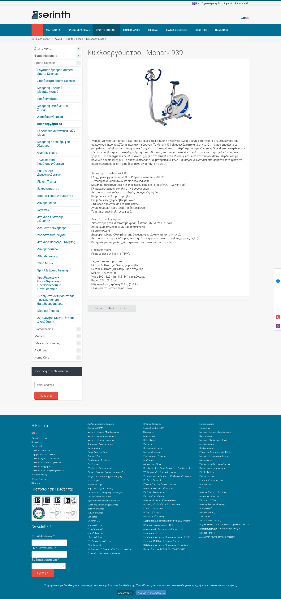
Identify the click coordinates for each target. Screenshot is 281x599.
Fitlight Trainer (46, 181)
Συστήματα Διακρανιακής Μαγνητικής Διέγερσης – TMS (167, 521)
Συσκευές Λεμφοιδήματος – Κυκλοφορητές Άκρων (167, 476)
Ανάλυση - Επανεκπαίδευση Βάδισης (160, 500)
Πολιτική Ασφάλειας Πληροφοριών (48, 470)
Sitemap (36, 483)
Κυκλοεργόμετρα (96, 38)
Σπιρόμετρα (93, 480)
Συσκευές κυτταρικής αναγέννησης (104, 553)
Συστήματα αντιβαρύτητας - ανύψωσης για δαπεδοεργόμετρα (56, 300)
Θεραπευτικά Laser (152, 448)
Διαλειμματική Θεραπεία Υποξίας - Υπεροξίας (109, 549)
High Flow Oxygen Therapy (100, 488)
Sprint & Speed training (52, 270)
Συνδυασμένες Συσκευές (155, 456)
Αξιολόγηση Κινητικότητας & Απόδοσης (217, 537)
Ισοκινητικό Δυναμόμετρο (55, 196)
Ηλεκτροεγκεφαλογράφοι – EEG (158, 525)
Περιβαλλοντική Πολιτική (44, 454)
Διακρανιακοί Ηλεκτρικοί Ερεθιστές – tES (163, 529)
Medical (153, 30)
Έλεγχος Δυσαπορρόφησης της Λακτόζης (106, 472)
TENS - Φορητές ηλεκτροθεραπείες (159, 472)
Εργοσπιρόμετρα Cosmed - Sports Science (56, 72)
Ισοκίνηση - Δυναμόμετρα (155, 508)
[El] (243, 17)
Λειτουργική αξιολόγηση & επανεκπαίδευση (163, 504)
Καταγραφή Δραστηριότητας (49, 172)
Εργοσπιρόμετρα (95, 484)
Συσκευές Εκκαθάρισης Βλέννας (103, 505)
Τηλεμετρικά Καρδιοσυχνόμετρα (50, 161)
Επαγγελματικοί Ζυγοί (98, 452)
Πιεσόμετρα (93, 464)
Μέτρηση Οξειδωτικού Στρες (213, 440)
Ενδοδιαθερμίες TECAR (154, 428)
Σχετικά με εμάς (211, 3)
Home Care (222, 30)
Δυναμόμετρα (46, 203)
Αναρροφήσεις (150, 436)
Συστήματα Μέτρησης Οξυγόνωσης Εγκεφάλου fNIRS (165, 545)
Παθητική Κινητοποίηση (154, 512)
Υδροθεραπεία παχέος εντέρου (102, 541)
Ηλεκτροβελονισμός (97, 537)
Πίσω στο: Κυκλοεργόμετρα (112, 308)
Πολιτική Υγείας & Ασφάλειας (45, 458)
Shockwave (148, 432)
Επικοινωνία (242, 3)
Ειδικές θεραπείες (177, 30)
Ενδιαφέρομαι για (45, 559)
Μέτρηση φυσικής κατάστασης (102, 436)
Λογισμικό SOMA (95, 428)
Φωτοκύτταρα (47, 153)
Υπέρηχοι (147, 444)
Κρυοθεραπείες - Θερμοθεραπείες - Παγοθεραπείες (167, 468)
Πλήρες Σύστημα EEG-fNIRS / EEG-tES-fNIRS (164, 549)
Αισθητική (201, 30)
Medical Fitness (48, 311)
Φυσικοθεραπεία (78, 30)
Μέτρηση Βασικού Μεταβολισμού (49, 90)
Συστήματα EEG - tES (153, 533)
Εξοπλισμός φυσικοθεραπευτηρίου (159, 484)
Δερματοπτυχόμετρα (52, 228)
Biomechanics (132, 30)
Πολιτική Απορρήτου (41, 466)
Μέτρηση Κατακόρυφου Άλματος (214, 456)
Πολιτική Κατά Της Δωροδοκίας (46, 462)
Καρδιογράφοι (47, 99)
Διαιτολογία (53, 30)
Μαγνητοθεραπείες (152, 452)
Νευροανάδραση (95, 525)
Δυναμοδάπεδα (47, 249)
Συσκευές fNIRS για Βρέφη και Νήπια (161, 541)
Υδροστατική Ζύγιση (51, 235)
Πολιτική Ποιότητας (41, 450)
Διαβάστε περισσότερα (151, 592)
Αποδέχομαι (125, 592)
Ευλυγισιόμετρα (48, 189)
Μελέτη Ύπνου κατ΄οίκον (99, 496)
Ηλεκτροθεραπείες (152, 424)
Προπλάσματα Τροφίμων (99, 460)
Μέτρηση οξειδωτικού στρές (101, 440)
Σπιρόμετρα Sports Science (56, 81)
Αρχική (58, 38)
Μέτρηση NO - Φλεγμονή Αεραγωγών (105, 492)
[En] (247, 17)
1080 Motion (45, 263)
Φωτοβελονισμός (95, 533)
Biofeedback (149, 440)
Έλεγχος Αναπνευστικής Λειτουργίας (105, 476)
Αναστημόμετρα (95, 448)
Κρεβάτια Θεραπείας (153, 480)
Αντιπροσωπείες (39, 474)
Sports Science (106, 30)
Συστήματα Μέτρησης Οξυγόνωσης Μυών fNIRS (166, 537)
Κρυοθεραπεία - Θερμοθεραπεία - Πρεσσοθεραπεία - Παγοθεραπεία (50, 283)
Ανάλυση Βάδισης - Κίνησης (56, 242)
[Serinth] (51, 15)
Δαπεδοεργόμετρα (50, 117)
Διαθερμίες (149, 460)
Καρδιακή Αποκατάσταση (154, 492)
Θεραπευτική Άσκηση (153, 516)
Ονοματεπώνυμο (44, 548)
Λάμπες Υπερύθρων (152, 464)
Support (227, 3)
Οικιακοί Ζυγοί (95, 456)
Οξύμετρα (92, 517)
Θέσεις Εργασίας (39, 479)
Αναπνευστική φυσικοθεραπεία (158, 488)
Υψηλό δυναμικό (95, 529)
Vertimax (43, 210)
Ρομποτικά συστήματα (153, 496)
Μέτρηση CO (94, 521)
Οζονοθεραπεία (95, 545)
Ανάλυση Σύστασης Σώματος (101, 424)
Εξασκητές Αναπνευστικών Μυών (103, 501)
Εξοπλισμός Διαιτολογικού (100, 468)
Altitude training (47, 256)
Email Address (43, 536)
